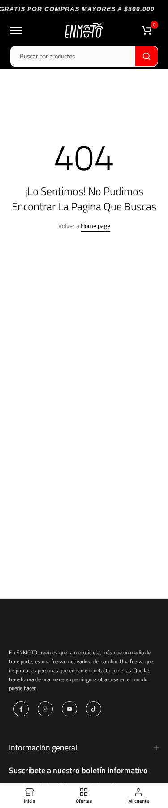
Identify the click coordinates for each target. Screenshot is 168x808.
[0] (146, 30)
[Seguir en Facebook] (21, 708)
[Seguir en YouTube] (69, 708)
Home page (95, 225)
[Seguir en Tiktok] (93, 708)
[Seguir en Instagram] (45, 708)
